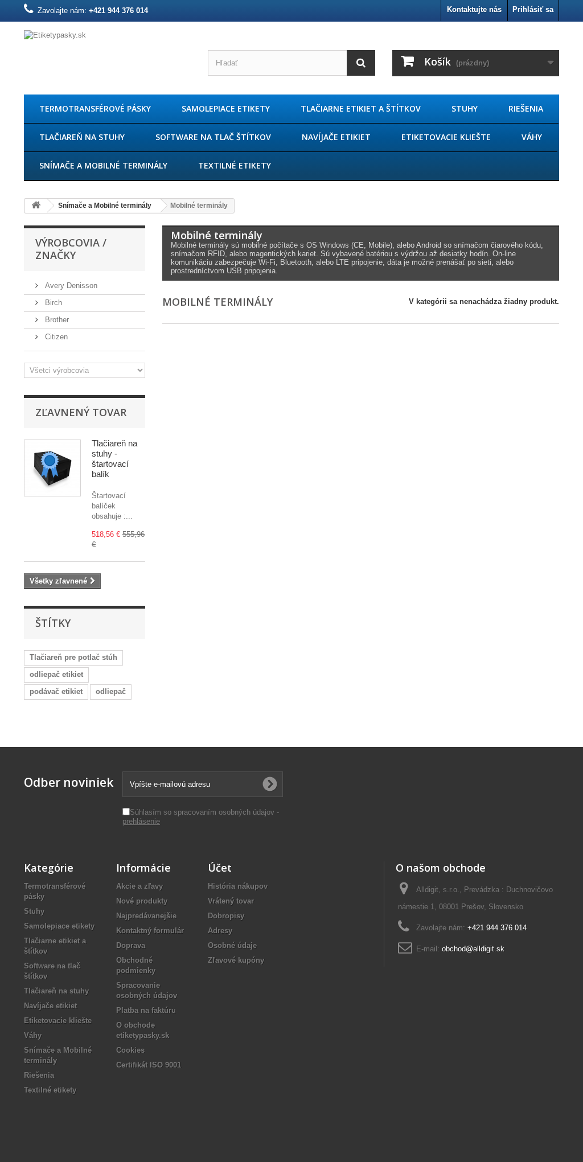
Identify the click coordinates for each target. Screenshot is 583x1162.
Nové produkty (141, 901)
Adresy (220, 930)
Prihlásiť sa (532, 9)
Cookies (130, 1050)
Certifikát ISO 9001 (148, 1065)
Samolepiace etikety (226, 108)
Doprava (130, 945)
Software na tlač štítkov (213, 137)
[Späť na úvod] (36, 206)
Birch (52, 302)
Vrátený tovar (231, 901)
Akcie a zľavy (139, 886)
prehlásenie (141, 821)
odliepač (111, 691)
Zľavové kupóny (236, 960)
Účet (220, 867)
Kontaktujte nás (474, 9)
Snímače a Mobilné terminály (103, 165)
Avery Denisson (70, 285)
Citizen (55, 336)
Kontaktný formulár (150, 930)
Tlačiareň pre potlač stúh (73, 657)
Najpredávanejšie (146, 915)
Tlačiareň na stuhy (82, 137)
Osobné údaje (232, 945)
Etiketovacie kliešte (446, 137)
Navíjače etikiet (336, 137)
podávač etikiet (56, 691)
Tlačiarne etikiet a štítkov (361, 108)
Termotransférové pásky (95, 108)
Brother (56, 319)
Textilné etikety (234, 165)
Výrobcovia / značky (70, 249)
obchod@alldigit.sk (473, 949)
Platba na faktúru (146, 1010)
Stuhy (464, 108)
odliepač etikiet (56, 674)
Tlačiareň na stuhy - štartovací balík (114, 458)
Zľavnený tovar (80, 412)
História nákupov (238, 886)
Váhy (532, 137)
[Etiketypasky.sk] (107, 55)
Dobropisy (226, 915)
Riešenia (525, 108)
